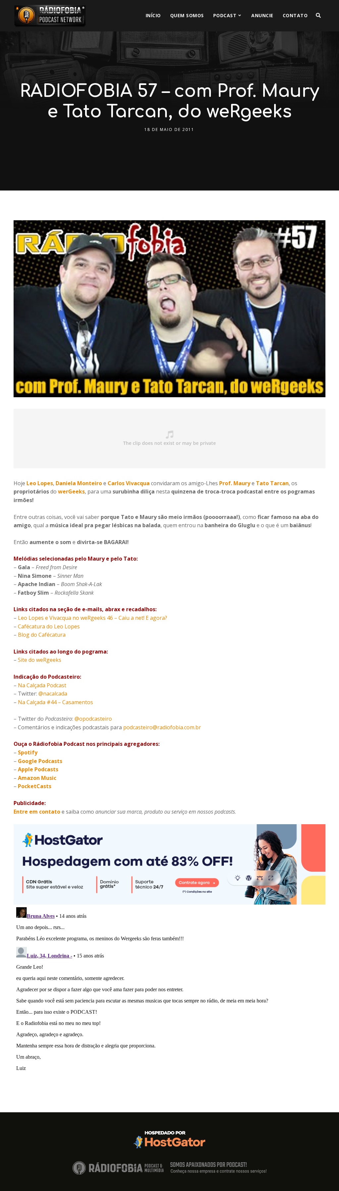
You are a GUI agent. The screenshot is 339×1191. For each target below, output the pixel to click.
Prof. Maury (234, 483)
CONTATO (295, 15)
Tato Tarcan (272, 483)
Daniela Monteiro (79, 483)
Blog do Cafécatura (42, 634)
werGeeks (71, 491)
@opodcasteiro (93, 718)
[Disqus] (169, 987)
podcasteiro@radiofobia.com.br (162, 727)
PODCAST (225, 15)
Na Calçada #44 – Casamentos (55, 702)
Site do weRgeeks (39, 659)
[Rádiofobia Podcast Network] (50, 15)
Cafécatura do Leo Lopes (49, 626)
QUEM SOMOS (187, 15)
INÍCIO (153, 15)
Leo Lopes (39, 483)
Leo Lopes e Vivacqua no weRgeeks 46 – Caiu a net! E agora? (92, 617)
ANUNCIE (262, 15)
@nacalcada (52, 693)
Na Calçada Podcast (42, 685)
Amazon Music (37, 778)
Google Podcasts (40, 761)
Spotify (27, 752)
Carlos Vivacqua (129, 483)
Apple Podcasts (38, 769)
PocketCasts (34, 786)
